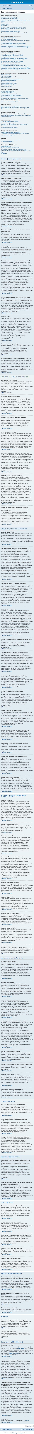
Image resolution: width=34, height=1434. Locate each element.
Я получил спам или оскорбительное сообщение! (13, 108)
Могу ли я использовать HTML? (8, 76)
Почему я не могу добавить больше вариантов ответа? (14, 58)
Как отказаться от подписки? (8, 135)
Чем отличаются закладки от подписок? (10, 132)
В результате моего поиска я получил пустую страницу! (14, 124)
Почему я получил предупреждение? (10, 64)
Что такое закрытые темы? (7, 84)
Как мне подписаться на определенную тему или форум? (15, 133)
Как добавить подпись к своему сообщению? (12, 55)
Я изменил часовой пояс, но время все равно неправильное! (15, 40)
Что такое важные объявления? (8, 80)
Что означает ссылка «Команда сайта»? (10, 101)
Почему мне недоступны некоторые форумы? (12, 61)
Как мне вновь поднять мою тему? (9, 69)
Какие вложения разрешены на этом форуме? (12, 139)
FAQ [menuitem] (10, 5)
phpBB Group (20, 1348)
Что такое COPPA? (5, 29)
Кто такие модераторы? (6, 92)
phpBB (13, 1432)
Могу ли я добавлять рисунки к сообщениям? (12, 79)
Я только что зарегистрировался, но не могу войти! (13, 27)
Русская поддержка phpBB (17, 1433)
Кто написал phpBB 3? (6, 146)
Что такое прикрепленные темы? (9, 83)
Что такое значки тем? (6, 86)
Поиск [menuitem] (32, 8)
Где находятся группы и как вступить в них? (11, 95)
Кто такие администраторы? (7, 91)
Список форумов (7, 1429)
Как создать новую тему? (7, 52)
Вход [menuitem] (32, 5)
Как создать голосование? (7, 57)
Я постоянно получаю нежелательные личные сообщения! (15, 107)
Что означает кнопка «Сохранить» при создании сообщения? (15, 67)
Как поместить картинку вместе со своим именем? (13, 43)
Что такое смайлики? (6, 77)
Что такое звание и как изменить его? (10, 44)
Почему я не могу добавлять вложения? (10, 62)
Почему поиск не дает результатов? (9, 123)
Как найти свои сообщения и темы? (9, 127)
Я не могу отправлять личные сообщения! (11, 106)
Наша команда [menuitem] (26, 1429)
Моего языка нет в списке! (7, 42)
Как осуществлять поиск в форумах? (10, 121)
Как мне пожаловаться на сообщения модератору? (13, 65)
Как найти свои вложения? (7, 141)
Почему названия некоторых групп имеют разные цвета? (15, 98)
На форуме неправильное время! (9, 39)
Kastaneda (26, 1420)
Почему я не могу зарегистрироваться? (10, 31)
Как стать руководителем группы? (9, 96)
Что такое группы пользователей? (9, 93)
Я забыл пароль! (5, 25)
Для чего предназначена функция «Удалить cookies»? (14, 32)
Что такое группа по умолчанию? (9, 99)
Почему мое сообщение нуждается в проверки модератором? (16, 68)
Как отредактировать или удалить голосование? (12, 59)
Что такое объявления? (6, 81)
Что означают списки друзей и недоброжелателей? (13, 113)
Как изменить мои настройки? (8, 37)
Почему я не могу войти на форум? (9, 17)
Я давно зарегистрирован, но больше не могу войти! (13, 28)
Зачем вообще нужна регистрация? (9, 18)
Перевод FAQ (4, 153)
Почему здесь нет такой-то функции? (10, 147)
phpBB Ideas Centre (14, 1353)
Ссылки (4, 5)
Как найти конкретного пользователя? (10, 125)
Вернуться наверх (7, 174)
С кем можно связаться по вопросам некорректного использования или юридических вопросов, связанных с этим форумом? (16, 151)
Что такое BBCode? (5, 74)
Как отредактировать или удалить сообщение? (12, 54)
